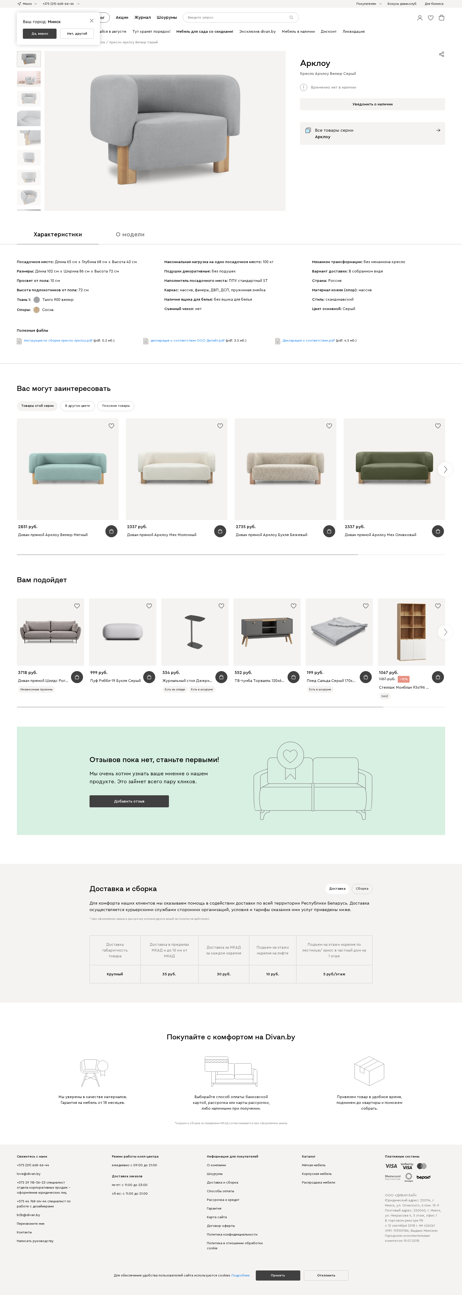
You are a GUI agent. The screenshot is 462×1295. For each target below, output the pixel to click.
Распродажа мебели (318, 1182)
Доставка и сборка (222, 1182)
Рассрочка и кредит (223, 1200)
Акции (122, 17)
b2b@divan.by (28, 1215)
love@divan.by (29, 1174)
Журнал (142, 17)
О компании (216, 1165)
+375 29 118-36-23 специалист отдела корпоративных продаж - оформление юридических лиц (43, 1187)
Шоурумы (167, 17)
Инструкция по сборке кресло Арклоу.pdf (58, 340)
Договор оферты (221, 1226)
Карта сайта (217, 1217)
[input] (241, 17)
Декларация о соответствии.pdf (308, 340)
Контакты (24, 1232)
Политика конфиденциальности (232, 1234)
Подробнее (240, 1275)
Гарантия (214, 1208)
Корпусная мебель (317, 1174)
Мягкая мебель (314, 1165)
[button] (420, 17)
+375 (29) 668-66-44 (33, 1165)
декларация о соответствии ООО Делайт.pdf (188, 340)
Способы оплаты (220, 1191)
